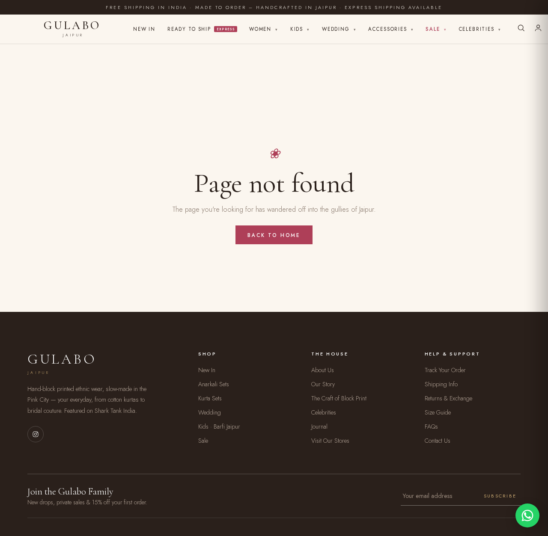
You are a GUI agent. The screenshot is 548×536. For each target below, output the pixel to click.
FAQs (431, 426)
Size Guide (438, 412)
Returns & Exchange (448, 398)
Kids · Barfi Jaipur (219, 426)
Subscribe (500, 495)
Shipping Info (441, 384)
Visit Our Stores (330, 440)
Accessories (391, 29)
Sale (436, 29)
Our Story (323, 384)
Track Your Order (445, 370)
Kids (300, 29)
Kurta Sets (210, 398)
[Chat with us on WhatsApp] (527, 515)
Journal (319, 426)
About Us (322, 370)
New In (144, 29)
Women (263, 29)
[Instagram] (35, 434)
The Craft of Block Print (338, 398)
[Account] (538, 29)
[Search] (521, 29)
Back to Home (273, 235)
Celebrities (480, 29)
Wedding (339, 29)
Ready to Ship (201, 29)
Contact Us (437, 440)
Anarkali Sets (213, 384)
